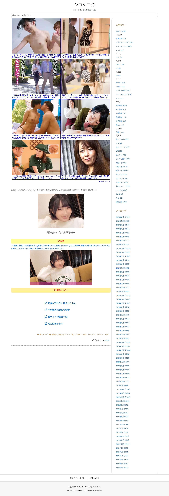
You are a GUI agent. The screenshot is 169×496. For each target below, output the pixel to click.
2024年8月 (122, 311)
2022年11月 (123, 393)
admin (107, 340)
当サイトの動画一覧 (57, 316)
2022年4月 (122, 421)
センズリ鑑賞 (123, 159)
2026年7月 (122, 221)
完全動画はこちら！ (61, 290)
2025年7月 (122, 268)
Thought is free (97, 490)
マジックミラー (124, 46)
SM (119, 194)
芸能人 (120, 64)
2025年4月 (122, 280)
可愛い (79, 334)
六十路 (120, 86)
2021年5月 (122, 464)
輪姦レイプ (122, 171)
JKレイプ (121, 174)
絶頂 (84, 334)
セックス (91, 334)
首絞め (54, 334)
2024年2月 (122, 334)
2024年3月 (122, 331)
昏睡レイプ (121, 167)
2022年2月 (122, 428)
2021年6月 (122, 460)
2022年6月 (122, 413)
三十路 (118, 68)
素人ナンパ (27, 15)
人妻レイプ (122, 182)
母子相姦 (121, 109)
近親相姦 (121, 105)
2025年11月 (123, 252)
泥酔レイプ (121, 163)
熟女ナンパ (122, 139)
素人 (73, 334)
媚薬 (119, 198)
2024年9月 (122, 307)
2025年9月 (122, 260)
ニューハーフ (122, 147)
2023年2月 (122, 381)
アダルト (100, 334)
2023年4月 (122, 374)
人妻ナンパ (120, 132)
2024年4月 (122, 327)
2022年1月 (122, 432)
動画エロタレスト (104, 181)
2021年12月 (122, 436)
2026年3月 (122, 237)
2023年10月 (123, 350)
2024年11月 (123, 299)
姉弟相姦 (121, 121)
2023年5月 (122, 370)
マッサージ (120, 50)
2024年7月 (122, 315)
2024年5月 (122, 323)
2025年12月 (123, 248)
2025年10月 (123, 256)
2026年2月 (122, 240)
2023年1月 (122, 385)
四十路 (118, 75)
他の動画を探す (55, 323)
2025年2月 (122, 287)
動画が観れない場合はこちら (62, 303)
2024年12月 (123, 295)
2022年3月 (122, 424)
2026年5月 (122, 229)
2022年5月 (122, 417)
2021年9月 (122, 448)
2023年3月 (122, 377)
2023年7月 (122, 362)
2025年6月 (122, 272)
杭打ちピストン (64, 334)
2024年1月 (122, 338)
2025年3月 (122, 284)
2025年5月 (122, 276)
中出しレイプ (123, 186)
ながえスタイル (123, 94)
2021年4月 (122, 467)
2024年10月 (123, 303)
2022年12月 (123, 389)
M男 (119, 151)
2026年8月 (122, 217)
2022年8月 (122, 405)
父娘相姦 (120, 113)
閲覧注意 (121, 202)
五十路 (120, 83)
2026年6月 (122, 225)
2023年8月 (122, 358)
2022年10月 (123, 397)
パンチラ (121, 190)
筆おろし (121, 155)
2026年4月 (122, 233)
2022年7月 (122, 409)
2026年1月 (122, 244)
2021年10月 (122, 444)
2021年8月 (122, 452)
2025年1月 (122, 291)
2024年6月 (122, 319)
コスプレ (119, 57)
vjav (106, 334)
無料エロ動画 (120, 31)
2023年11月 (123, 346)
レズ (119, 143)
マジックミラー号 (124, 42)
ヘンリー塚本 (123, 90)
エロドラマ (120, 98)
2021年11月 (122, 440)
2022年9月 (122, 401)
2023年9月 (122, 354)
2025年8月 (122, 264)
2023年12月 (123, 342)
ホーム (16, 15)
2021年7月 (122, 456)
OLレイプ (121, 178)
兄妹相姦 (121, 117)
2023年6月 (122, 366)
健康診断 (121, 38)
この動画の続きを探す (59, 309)
